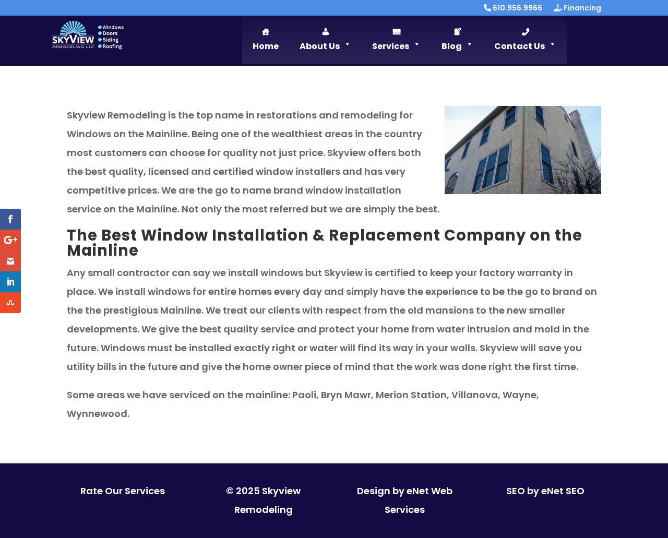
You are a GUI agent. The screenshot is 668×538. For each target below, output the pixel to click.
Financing (581, 8)
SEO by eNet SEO (545, 490)
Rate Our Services (122, 490)
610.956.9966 (516, 8)
